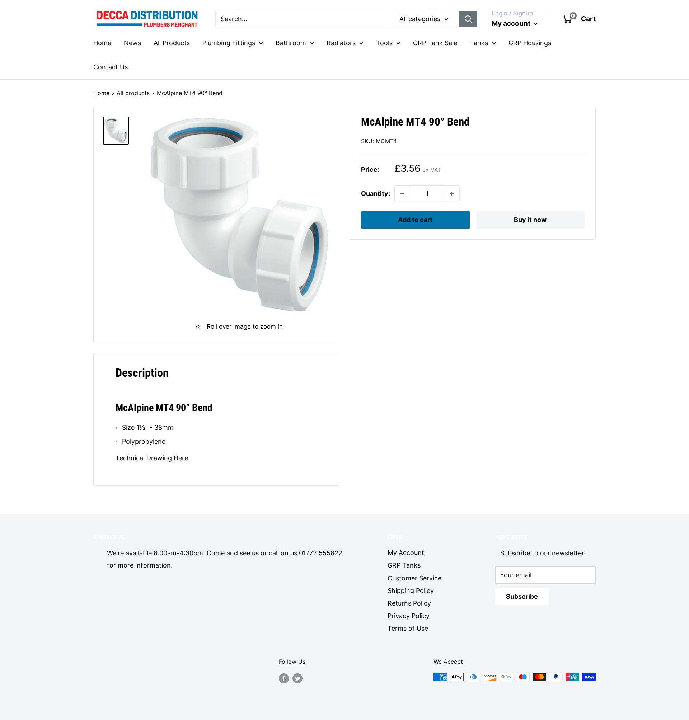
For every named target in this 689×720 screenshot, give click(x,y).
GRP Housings (529, 43)
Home (102, 43)
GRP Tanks (404, 565)
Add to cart (415, 220)
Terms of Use (408, 628)
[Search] (468, 19)
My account (512, 23)
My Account (406, 552)
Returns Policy (409, 603)
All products (133, 93)
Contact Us (110, 67)
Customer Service (414, 578)
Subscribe (522, 596)
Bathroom (291, 43)
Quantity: (375, 193)
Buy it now (530, 220)
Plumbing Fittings (228, 43)
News (132, 43)
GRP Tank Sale (435, 43)
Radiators (341, 43)
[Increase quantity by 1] (451, 193)
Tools (384, 43)
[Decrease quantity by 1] (402, 193)
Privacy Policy (409, 616)
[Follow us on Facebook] (284, 678)
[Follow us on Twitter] (297, 678)
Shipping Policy (411, 590)
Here (181, 458)
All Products (172, 43)
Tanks (479, 43)
